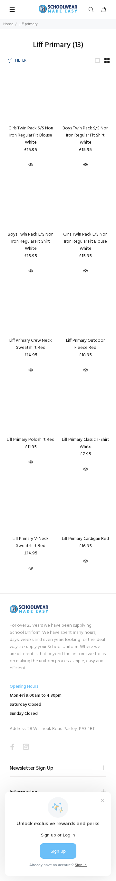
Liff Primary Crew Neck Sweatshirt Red (30, 344)
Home (8, 24)
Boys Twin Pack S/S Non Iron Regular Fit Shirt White (86, 135)
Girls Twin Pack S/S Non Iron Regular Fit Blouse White (30, 135)
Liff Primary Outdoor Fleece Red (85, 344)
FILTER (20, 60)
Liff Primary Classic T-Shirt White (85, 443)
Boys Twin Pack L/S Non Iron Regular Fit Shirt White (30, 241)
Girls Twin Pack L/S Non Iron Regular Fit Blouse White (85, 241)
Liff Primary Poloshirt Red (30, 439)
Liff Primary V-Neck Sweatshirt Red (31, 542)
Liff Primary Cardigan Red (85, 538)
